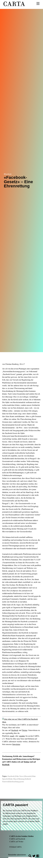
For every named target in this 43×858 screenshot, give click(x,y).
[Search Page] (30, 856)
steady (12, 736)
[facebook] (37, 856)
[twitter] (34, 856)
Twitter (26, 761)
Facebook (5, 764)
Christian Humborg (12, 364)
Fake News (19, 776)
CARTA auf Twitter (16, 841)
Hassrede (28, 776)
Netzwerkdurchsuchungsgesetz (13, 781)
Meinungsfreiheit (24, 779)
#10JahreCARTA (15, 847)
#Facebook (7, 174)
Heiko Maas (12, 779)
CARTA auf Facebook (17, 839)
